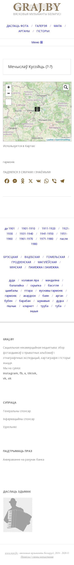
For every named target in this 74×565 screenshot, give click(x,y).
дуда (12, 280)
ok (9, 378)
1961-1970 (26, 239)
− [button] (8, 93)
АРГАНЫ (24, 31)
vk (4, 378)
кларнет (28, 306)
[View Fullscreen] (8, 102)
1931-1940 (26, 233)
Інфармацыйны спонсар (19, 419)
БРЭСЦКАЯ (10, 257)
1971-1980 (46, 239)
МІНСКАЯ (16, 267)
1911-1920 (48, 228)
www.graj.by (11, 553)
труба (44, 306)
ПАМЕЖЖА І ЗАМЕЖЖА (44, 267)
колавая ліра (30, 280)
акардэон (29, 296)
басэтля (53, 285)
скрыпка (35, 285)
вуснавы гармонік (51, 290)
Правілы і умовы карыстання (37, 556)
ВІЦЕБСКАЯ (32, 257)
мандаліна (52, 280)
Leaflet (50, 139)
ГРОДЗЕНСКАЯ (21, 262)
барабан (25, 301)
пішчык (11, 306)
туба (58, 306)
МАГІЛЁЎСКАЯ (47, 262)
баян (45, 296)
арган (59, 296)
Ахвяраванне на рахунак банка (23, 459)
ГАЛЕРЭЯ (41, 26)
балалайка (16, 285)
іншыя (34, 311)
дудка (60, 301)
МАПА (58, 26)
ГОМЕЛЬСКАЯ (55, 257)
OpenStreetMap (62, 139)
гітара (28, 290)
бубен (8, 301)
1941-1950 (46, 233)
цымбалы (11, 290)
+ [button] (8, 87)
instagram (10, 373)
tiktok (31, 373)
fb (21, 373)
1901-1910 (28, 228)
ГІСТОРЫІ (43, 31)
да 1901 (10, 228)
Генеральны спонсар (17, 411)
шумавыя (43, 301)
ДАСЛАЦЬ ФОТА (17, 26)
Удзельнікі (10, 427)
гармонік (11, 296)
